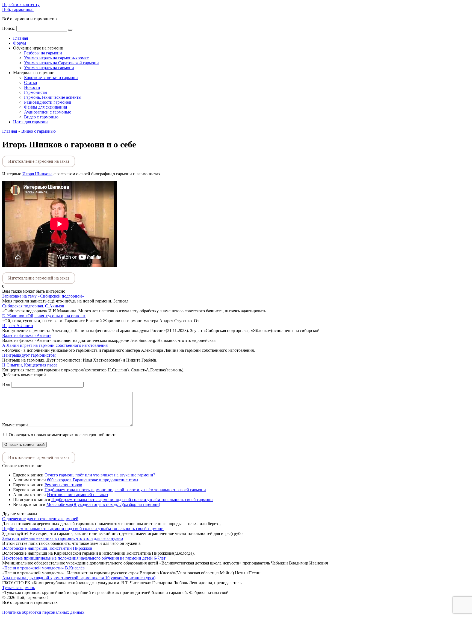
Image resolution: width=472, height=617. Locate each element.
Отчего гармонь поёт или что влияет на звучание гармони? (100, 475)
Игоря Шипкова (37, 173)
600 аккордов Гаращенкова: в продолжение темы (92, 480)
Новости (32, 87)
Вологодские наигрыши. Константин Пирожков (47, 548)
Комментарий (15, 425)
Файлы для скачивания (45, 107)
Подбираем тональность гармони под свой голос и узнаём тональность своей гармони (125, 489)
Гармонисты (35, 92)
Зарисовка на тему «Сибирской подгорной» (43, 296)
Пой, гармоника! (18, 9)
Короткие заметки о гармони (51, 77)
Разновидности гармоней (47, 102)
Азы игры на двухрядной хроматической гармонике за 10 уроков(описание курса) (78, 577)
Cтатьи (30, 82)
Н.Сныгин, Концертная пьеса (29, 365)
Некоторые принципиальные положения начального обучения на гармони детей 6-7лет (84, 558)
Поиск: (9, 28)
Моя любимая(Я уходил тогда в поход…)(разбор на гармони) (103, 504)
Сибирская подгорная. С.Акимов (33, 306)
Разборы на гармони (43, 53)
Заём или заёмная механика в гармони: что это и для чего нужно (62, 538)
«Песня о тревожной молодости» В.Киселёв (43, 568)
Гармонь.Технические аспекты (52, 97)
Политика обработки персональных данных (43, 612)
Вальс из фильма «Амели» (26, 335)
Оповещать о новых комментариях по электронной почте (62, 434)
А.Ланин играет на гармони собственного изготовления (55, 345)
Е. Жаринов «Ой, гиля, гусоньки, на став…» (43, 315)
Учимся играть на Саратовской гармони (61, 62)
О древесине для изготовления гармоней (40, 518)
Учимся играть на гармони (49, 67)
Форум (19, 43)
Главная (20, 38)
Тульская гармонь (18, 587)
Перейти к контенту (21, 4)
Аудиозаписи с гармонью (47, 112)
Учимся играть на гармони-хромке (56, 58)
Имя (6, 384)
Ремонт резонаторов (63, 484)
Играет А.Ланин (17, 325)
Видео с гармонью (41, 117)
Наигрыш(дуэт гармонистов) (29, 355)
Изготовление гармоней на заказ (38, 161)
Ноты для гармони (30, 122)
